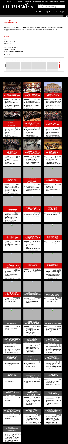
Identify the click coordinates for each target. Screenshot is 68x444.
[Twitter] (7, 54)
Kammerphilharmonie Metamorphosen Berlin (32, 323)
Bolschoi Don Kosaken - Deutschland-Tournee (52, 130)
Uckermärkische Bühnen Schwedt (12, 266)
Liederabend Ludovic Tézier (32, 187)
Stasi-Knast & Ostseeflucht (53, 274)
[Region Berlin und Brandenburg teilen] (56, 12)
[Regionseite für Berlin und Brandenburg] (36, 12)
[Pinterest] (9, 54)
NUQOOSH (28, 107)
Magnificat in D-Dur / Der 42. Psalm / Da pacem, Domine (12, 130)
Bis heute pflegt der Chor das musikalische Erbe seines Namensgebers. (53, 329)
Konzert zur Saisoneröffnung (53, 105)
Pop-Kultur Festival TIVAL (32, 101)
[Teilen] (66, 16)
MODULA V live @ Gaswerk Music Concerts (52, 411)
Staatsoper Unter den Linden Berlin (32, 180)
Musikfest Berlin (12, 209)
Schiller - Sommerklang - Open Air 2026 (11, 275)
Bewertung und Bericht (16, 21)
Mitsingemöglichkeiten (51, 162)
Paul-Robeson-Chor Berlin (53, 323)
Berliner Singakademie (12, 124)
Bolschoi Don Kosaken (52, 124)
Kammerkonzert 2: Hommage (12, 246)
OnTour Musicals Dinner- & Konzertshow (12, 294)
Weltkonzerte (53, 393)
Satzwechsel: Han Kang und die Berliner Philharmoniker (32, 215)
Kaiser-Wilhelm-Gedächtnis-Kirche (11, 358)
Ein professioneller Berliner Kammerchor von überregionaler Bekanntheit (53, 383)
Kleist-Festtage (32, 266)
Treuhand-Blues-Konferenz (52, 275)
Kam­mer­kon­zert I (30, 186)
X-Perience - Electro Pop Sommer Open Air (11, 272)
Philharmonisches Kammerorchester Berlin (52, 358)
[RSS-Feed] (64, 16)
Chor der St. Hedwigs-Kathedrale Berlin (32, 340)
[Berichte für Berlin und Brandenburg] (63, 12)
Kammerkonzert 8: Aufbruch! (12, 244)
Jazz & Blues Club (9, 381)
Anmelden (62, 1)
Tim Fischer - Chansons (31, 271)
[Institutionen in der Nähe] (15, 99)
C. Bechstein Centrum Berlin (32, 375)
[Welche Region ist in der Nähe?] (46, 12)
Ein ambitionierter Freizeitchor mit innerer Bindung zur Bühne (32, 365)
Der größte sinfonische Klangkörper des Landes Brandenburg (32, 301)
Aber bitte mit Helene (10, 301)
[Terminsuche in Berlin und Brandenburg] (40, 12)
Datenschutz (27, 1)
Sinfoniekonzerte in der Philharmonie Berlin (52, 300)
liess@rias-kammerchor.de (15, 51)
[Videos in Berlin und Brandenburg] (49, 12)
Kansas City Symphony (10, 220)
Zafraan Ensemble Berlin (32, 152)
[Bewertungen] (60, 128)
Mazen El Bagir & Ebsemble (32, 105)
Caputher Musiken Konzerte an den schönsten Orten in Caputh (12, 412)
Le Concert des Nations (11, 219)
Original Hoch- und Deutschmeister (50, 187)
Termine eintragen (38, 1)
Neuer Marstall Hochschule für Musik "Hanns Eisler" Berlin (52, 341)
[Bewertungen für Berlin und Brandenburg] (60, 12)
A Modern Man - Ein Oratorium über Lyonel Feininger (51, 159)
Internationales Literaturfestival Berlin (32, 209)
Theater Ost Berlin (52, 266)
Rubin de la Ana (12, 323)
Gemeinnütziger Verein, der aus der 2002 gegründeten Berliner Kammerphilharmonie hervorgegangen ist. (53, 366)
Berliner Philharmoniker (12, 95)
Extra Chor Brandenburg (32, 358)
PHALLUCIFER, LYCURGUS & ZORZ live (32, 411)
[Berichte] (19, 99)
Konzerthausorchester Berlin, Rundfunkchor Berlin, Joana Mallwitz (53, 103)
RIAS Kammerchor (52, 375)
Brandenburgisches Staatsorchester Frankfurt (32, 294)
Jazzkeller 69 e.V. (12, 375)
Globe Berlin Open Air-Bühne (52, 209)
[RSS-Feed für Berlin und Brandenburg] (53, 12)
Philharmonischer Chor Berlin (32, 124)
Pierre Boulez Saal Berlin (32, 95)
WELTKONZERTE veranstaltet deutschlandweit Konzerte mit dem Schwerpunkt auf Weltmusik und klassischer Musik (53, 401)
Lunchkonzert (8, 101)
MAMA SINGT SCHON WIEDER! (33, 248)
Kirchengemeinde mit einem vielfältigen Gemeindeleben (12, 364)
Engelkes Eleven (12, 180)
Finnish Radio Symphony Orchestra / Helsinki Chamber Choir (11, 216)
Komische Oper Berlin (12, 237)
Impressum (19, 1)
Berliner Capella (12, 152)
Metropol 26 (8, 243)
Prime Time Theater (52, 237)
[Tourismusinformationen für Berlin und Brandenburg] (43, 12)
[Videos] (55, 99)
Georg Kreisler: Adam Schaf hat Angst (33, 243)
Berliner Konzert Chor (53, 152)
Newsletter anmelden (51, 1)
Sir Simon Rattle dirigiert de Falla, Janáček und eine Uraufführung (12, 107)
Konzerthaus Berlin (53, 95)
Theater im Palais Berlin (32, 237)
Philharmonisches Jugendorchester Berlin (32, 393)
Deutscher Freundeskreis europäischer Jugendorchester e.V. (12, 341)
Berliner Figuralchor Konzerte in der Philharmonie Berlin (12, 394)
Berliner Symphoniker (52, 294)
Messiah (7, 132)
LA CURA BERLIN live (12, 429)
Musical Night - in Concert (12, 299)
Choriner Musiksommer (53, 180)
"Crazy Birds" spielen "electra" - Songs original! (53, 272)
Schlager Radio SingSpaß (52, 243)
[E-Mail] (11, 54)
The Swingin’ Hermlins (51, 214)
